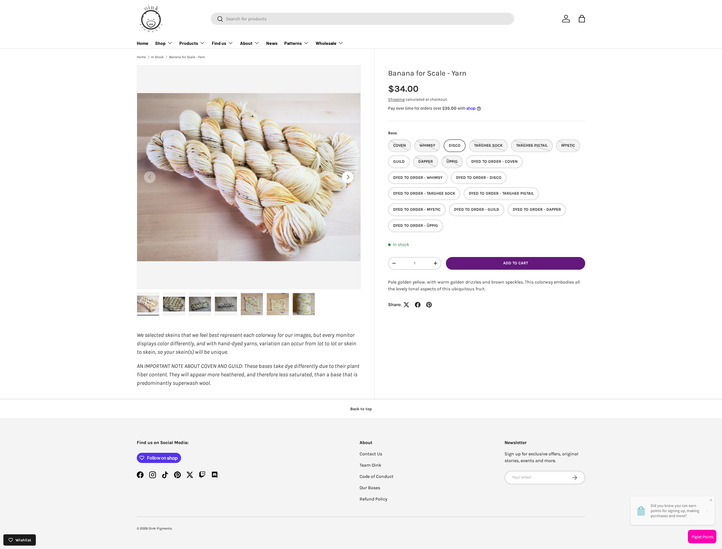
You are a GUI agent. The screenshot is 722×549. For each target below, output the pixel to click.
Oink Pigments (160, 528)
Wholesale (326, 43)
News (272, 43)
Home (142, 43)
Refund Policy (373, 499)
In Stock (157, 57)
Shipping (396, 99)
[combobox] (362, 19)
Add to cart (515, 263)
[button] (582, 18)
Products (188, 43)
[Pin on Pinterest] (429, 304)
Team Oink (370, 465)
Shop (160, 43)
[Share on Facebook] (417, 304)
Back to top (361, 409)
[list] (248, 177)
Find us (219, 43)
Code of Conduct (376, 476)
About (246, 43)
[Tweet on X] (406, 304)
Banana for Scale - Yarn (187, 57)
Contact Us (371, 453)
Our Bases (370, 487)
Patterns (293, 43)
